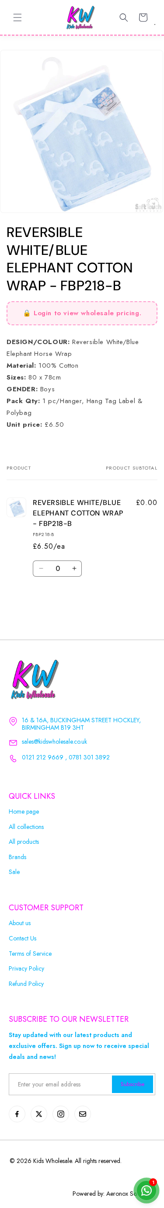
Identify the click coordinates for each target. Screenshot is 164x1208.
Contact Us (22, 938)
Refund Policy (26, 984)
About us (20, 923)
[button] (17, 17)
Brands (17, 857)
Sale (14, 872)
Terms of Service (30, 954)
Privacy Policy (26, 968)
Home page (24, 812)
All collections (26, 827)
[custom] (17, 1114)
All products (24, 842)
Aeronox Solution (128, 1193)
